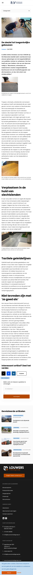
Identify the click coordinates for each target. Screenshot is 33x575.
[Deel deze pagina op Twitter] (4, 373)
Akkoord (9, 572)
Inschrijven (16, 396)
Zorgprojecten (7, 493)
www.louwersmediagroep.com (12, 560)
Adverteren (6, 508)
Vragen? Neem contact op (13, 475)
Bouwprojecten (7, 487)
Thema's (4, 49)
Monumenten (6, 499)
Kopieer (21, 373)
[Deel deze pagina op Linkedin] (14, 373)
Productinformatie (8, 490)
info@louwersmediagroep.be (12, 554)
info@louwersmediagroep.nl (12, 534)
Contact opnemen (8, 514)
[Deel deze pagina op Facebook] (9, 373)
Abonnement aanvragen (9, 511)
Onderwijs (5, 496)
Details (19, 572)
